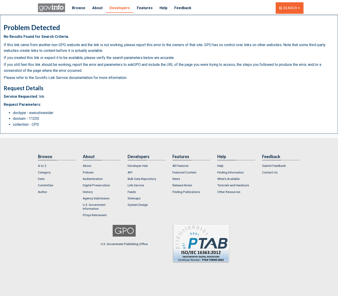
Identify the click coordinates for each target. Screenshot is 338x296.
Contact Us (270, 172)
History (88, 192)
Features (145, 8)
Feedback (182, 8)
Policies (88, 172)
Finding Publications (186, 192)
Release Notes (182, 185)
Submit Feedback (274, 166)
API (130, 172)
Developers (119, 8)
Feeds (132, 192)
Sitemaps (134, 198)
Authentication (93, 179)
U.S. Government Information (94, 206)
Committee (45, 185)
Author (42, 192)
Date (41, 179)
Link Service (136, 185)
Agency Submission (96, 198)
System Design (138, 205)
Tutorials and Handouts (233, 185)
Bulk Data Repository (142, 179)
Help (163, 8)
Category (44, 172)
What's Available (228, 179)
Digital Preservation (96, 185)
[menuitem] (57, 166)
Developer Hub (138, 166)
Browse (78, 8)
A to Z (42, 166)
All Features (180, 166)
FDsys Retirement (95, 215)
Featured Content (184, 172)
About (97, 8)
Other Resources (228, 192)
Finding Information (230, 172)
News (176, 179)
